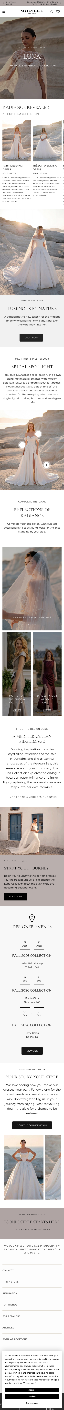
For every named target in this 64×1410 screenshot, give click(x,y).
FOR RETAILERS (11, 1316)
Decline (32, 1396)
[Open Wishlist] (58, 13)
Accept (32, 1390)
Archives (8, 1327)
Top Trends (9, 1304)
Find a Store (10, 1281)
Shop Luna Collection (22, 114)
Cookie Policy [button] (16, 1380)
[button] (31, 338)
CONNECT (8, 1270)
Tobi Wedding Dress (12, 167)
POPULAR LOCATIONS (14, 1339)
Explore (32, 624)
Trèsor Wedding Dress (45, 167)
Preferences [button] (29, 1383)
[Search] (51, 11)
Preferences (32, 1403)
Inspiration (9, 1293)
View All (32, 1050)
